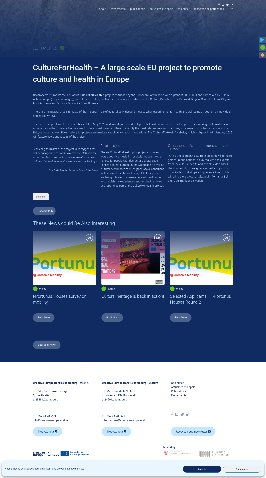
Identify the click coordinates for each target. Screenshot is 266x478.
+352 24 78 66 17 (116, 416)
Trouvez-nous (46, 431)
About (102, 8)
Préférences (242, 469)
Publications (137, 8)
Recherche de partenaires (209, 8)
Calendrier (183, 8)
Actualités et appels (161, 8)
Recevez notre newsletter (192, 431)
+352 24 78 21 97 (47, 416)
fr (228, 8)
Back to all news (47, 344)
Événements (118, 8)
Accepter (202, 469)
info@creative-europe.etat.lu (50, 420)
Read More (44, 317)
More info (40, 197)
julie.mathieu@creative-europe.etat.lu (125, 420)
